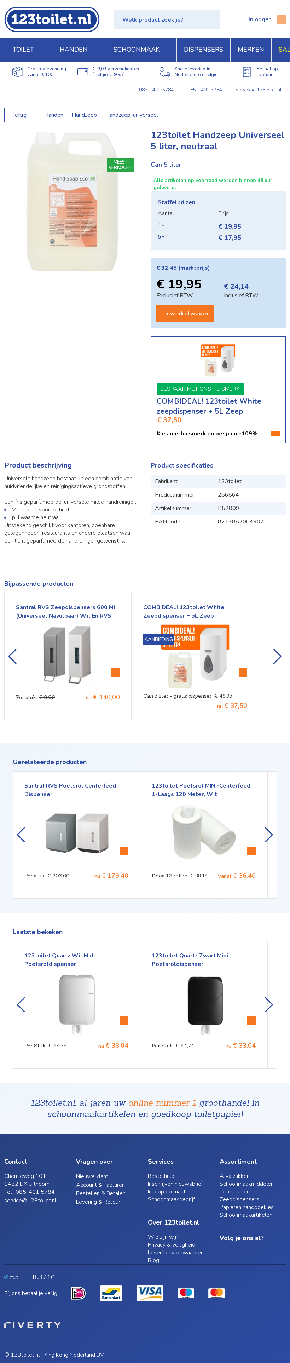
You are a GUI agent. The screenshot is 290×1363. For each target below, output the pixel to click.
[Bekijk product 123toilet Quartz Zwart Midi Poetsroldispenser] (251, 1020)
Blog (153, 1260)
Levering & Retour (98, 1202)
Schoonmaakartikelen (246, 1215)
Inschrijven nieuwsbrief (175, 1184)
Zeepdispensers (239, 1199)
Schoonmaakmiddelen (247, 1184)
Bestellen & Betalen (101, 1193)
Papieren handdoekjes (247, 1207)
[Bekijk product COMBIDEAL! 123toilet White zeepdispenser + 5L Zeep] (243, 672)
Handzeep (84, 115)
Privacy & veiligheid (171, 1245)
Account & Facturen (100, 1185)
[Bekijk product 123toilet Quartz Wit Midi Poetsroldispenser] (124, 1020)
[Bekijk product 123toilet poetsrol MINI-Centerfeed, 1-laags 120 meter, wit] (124, 851)
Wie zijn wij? (163, 1237)
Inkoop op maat (167, 1192)
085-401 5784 (35, 1192)
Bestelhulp (161, 1176)
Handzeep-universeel (131, 115)
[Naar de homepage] (52, 19)
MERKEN (251, 49)
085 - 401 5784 (156, 89)
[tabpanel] (72, 200)
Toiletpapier (234, 1192)
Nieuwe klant (92, 1176)
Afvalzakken (235, 1176)
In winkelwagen (186, 313)
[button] (167, 19)
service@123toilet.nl (259, 89)
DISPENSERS (203, 49)
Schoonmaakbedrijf (171, 1199)
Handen (53, 115)
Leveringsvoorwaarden (176, 1252)
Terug (19, 115)
